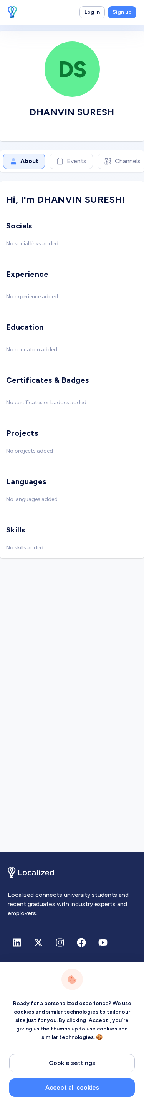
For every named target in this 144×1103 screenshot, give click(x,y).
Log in (92, 12)
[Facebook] (81, 942)
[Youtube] (103, 942)
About (29, 161)
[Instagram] (60, 942)
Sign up (122, 12)
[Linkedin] (17, 942)
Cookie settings (72, 1063)
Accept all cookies (72, 1087)
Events (76, 161)
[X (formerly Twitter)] (38, 942)
